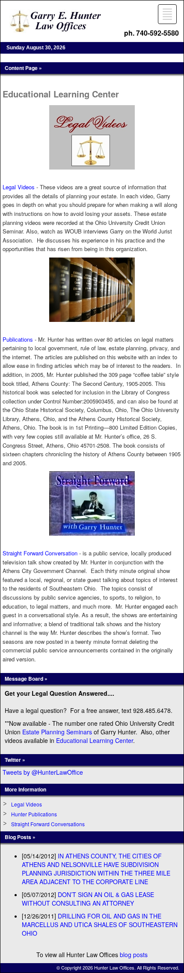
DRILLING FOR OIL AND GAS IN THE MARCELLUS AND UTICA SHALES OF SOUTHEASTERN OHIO (100, 924)
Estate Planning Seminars (57, 731)
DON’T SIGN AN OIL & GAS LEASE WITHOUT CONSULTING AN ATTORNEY (88, 898)
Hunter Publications (34, 814)
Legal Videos (26, 804)
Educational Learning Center (94, 740)
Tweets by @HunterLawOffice (43, 772)
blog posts (134, 954)
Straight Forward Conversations (48, 824)
